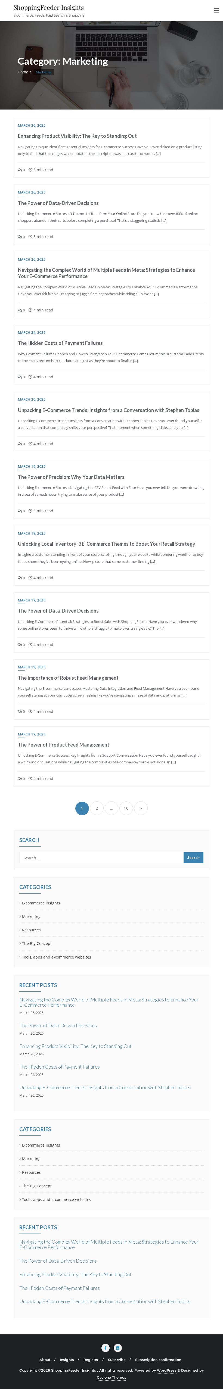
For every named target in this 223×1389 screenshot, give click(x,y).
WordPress (166, 1370)
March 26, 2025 (31, 125)
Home (23, 71)
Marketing (31, 916)
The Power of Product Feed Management (63, 745)
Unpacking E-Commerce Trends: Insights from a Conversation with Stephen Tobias (108, 410)
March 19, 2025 (31, 466)
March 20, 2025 (31, 399)
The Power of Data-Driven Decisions (58, 203)
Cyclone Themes (111, 1377)
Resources (31, 929)
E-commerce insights (41, 903)
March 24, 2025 (31, 332)
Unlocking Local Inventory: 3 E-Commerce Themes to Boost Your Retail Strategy (106, 544)
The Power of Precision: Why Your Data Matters (71, 477)
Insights (67, 1359)
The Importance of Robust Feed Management (68, 678)
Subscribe (117, 1359)
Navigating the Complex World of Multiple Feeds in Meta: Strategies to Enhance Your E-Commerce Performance (109, 1002)
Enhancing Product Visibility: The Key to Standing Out (77, 136)
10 (126, 808)
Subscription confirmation (158, 1359)
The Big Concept (37, 943)
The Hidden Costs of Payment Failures (60, 343)
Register (90, 1359)
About (44, 1359)
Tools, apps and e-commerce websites (56, 957)
